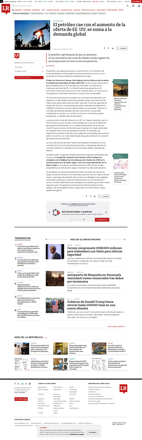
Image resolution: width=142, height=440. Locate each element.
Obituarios (57, 406)
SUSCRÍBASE (136, 1)
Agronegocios (42, 387)
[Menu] (13, 10)
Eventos (71, 399)
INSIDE (121, 10)
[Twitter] (108, 48)
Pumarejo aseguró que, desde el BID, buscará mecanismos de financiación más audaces (78, 349)
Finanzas (40, 401)
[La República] (5, 9)
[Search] (127, 6)
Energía (94, 13)
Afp (46, 13)
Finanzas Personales (60, 401)
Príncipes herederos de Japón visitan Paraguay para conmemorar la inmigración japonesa (40, 348)
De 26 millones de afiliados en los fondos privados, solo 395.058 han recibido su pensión (28, 262)
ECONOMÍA (27, 10)
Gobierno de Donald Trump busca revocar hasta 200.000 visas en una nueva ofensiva (91, 305)
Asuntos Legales (43, 389)
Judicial (110, 343)
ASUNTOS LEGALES (88, 10)
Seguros (33, 359)
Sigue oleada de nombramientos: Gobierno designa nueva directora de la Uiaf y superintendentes (29, 287)
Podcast (40, 408)
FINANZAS (18, 10)
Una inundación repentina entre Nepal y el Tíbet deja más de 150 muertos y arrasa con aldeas (28, 314)
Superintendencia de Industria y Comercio (101, 403)
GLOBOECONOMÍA (52, 10)
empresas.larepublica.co (51, 423)
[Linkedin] (112, 48)
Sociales (40, 413)
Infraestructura (58, 403)
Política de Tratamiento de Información (100, 399)
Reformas (102, 13)
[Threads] (30, 384)
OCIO (43, 10)
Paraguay (34, 343)
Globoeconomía (74, 401)
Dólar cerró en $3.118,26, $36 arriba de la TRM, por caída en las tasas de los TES (28, 275)
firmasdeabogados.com (68, 423)
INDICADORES (112, 10)
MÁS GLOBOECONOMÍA (115, 326)
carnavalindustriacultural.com (23, 425)
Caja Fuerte (57, 389)
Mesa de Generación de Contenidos (99, 387)
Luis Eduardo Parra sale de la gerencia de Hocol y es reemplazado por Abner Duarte (28, 301)
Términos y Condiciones (95, 396)
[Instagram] (26, 384)
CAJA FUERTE (101, 10)
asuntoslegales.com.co (21, 423)
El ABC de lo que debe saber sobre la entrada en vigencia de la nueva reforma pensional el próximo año (28, 249)
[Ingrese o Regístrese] (139, 5)
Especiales (57, 399)
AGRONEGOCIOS (66, 10)
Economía (72, 394)
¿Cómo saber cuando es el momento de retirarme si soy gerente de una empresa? (117, 364)
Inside (71, 403)
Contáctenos (92, 392)
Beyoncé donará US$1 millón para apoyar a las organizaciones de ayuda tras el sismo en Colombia (79, 365)
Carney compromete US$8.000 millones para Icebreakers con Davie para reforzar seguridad (95, 251)
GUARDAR (123, 48)
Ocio (70, 406)
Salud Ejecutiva (74, 408)
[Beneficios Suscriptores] (133, 6)
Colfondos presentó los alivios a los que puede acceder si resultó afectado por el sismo (39, 364)
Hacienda (20, 257)
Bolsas (19, 271)
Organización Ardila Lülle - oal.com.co (119, 423)
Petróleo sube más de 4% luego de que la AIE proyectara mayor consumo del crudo (120, 177)
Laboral (20, 244)
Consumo (41, 394)
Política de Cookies (77, 434)
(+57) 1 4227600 (19, 392)
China (19, 309)
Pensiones (53, 13)
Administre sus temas (24, 77)
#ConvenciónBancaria (83, 13)
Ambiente (72, 359)
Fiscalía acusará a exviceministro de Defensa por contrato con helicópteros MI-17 (117, 348)
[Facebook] (104, 48)
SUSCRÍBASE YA (102, 219)
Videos (56, 413)
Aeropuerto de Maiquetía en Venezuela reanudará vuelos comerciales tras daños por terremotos (95, 278)
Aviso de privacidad (94, 394)
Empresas (41, 399)
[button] (48, 212)
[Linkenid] (23, 384)
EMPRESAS (36, 10)
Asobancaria (70, 13)
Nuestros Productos (94, 389)
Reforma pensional (37, 13)
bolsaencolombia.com (85, 423)
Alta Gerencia (58, 387)
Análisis (71, 387)
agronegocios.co (36, 423)
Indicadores (41, 403)
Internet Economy (43, 406)
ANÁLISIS (77, 10)
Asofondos (61, 13)
